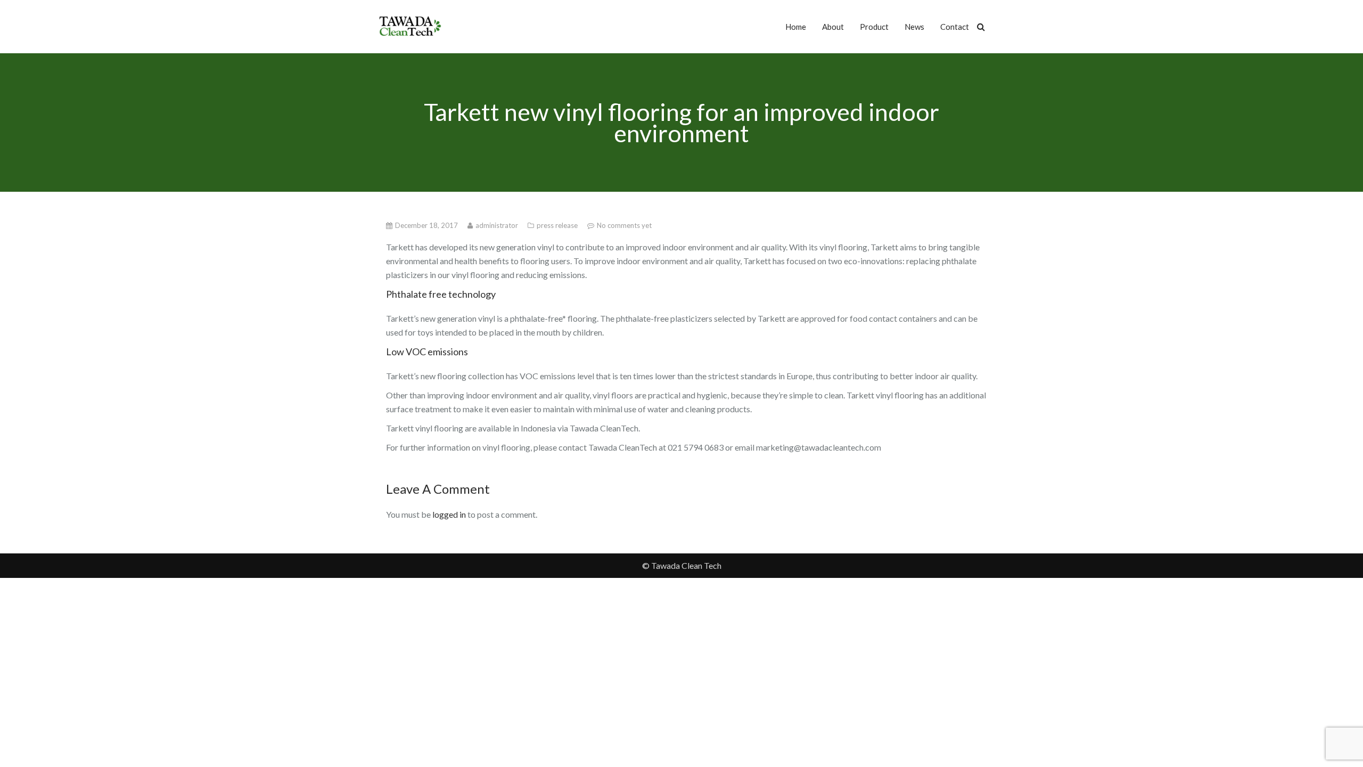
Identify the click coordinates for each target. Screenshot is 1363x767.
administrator (497, 225)
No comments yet (624, 225)
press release (558, 225)
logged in (449, 514)
